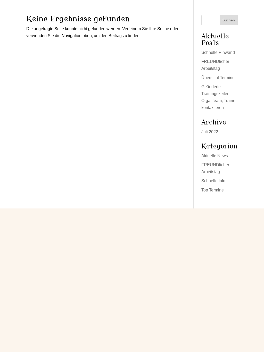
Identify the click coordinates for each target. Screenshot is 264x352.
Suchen (228, 20)
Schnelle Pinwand (218, 52)
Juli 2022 (209, 132)
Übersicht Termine (218, 78)
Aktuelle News (214, 156)
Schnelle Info (213, 181)
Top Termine (212, 190)
